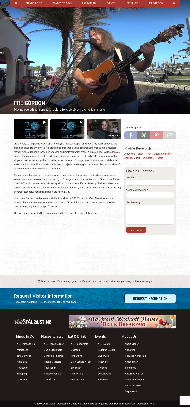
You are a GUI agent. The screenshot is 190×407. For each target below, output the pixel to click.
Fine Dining (77, 355)
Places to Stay (62, 3)
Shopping (22, 373)
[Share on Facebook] (130, 135)
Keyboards (148, 158)
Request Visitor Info (135, 355)
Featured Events (106, 349)
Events (110, 3)
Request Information (150, 298)
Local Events (104, 373)
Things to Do (34, 3)
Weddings (22, 379)
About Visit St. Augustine (132, 347)
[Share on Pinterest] (156, 135)
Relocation (155, 3)
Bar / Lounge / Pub (81, 361)
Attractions (22, 349)
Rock (148, 153)
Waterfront (49, 379)
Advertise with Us (134, 373)
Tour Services (24, 355)
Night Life (22, 361)
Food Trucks (77, 379)
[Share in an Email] (169, 135)
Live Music (131, 3)
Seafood (75, 349)
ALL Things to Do (26, 344)
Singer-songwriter (162, 153)
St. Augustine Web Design (108, 403)
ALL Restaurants (79, 344)
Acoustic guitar (132, 158)
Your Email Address (136, 190)
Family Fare (77, 373)
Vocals (159, 158)
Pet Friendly (50, 367)
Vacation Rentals (52, 373)
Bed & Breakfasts (53, 349)
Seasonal (103, 379)
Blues (141, 153)
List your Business (134, 379)
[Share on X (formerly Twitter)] (143, 135)
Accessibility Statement (131, 364)
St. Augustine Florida (145, 403)
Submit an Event (133, 385)
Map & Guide (131, 391)
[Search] (174, 3)
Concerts (102, 367)
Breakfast (76, 367)
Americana (129, 153)
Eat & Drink (89, 3)
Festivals (103, 361)
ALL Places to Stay (54, 344)
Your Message (133, 202)
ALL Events (104, 344)
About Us (129, 336)
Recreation (22, 367)
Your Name (131, 177)
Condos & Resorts (53, 355)
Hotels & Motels (52, 361)
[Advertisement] (67, 238)
